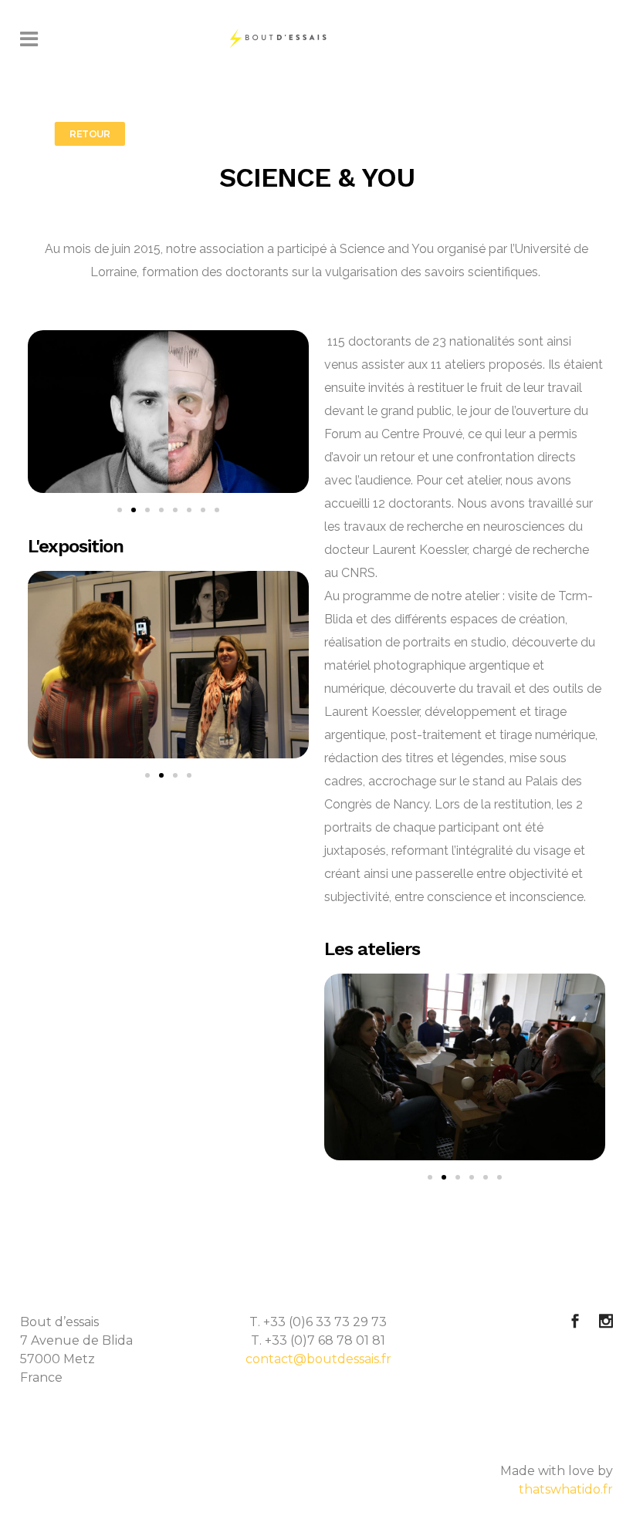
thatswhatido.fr (566, 1489)
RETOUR (89, 134)
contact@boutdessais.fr (318, 1359)
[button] (119, 510)
